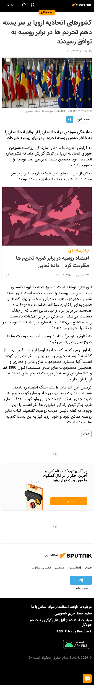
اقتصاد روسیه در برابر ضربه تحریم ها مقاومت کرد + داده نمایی (52, 262)
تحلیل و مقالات (41, 567)
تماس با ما (39, 607)
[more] (7, 275)
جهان (86, 434)
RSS (59, 631)
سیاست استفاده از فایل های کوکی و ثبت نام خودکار (61, 622)
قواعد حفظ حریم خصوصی (73, 613)
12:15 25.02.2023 (79, 52)
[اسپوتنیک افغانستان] (82, 7)
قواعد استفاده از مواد (63, 607)
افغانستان (75, 567)
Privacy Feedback (78, 631)
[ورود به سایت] (32, 5)
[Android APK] (76, 645)
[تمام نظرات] (87, 678)
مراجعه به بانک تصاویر (39, 111)
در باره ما (85, 607)
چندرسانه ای (78, 250)
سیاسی (59, 567)
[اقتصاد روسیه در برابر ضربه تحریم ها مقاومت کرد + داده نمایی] (47, 216)
